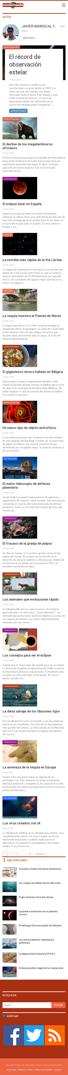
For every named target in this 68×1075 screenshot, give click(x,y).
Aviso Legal (11, 1070)
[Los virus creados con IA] (19, 807)
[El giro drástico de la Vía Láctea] (9, 901)
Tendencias (10, 179)
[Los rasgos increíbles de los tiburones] (9, 886)
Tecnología (10, 459)
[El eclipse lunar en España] (19, 188)
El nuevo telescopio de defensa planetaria (26, 485)
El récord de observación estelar (25, 64)
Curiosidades (11, 347)
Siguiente (40, 854)
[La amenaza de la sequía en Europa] (19, 751)
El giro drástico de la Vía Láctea (36, 897)
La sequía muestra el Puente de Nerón (31, 316)
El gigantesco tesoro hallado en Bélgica (32, 372)
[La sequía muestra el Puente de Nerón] (19, 300)
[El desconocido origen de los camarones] (9, 972)
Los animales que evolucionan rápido (30, 599)
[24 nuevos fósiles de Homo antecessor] (9, 872)
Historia (8, 291)
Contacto (57, 1070)
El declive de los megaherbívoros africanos (27, 146)
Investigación (11, 47)
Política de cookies (25, 1070)
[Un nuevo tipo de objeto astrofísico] (19, 412)
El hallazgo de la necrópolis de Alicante (40, 925)
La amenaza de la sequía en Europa (29, 767)
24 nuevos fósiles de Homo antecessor (40, 869)
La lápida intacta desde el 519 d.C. (37, 954)
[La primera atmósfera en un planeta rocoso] (9, 915)
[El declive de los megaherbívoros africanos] (19, 128)
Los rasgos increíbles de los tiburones (40, 883)
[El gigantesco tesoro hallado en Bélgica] (19, 356)
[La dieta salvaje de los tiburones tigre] (19, 695)
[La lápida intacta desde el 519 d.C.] (9, 957)
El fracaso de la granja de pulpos (27, 543)
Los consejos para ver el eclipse (26, 655)
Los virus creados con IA (21, 823)
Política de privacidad (43, 1070)
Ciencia (8, 235)
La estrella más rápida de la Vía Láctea (32, 260)
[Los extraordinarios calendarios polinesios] (9, 943)
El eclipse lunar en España (22, 204)
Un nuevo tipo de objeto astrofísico (29, 428)
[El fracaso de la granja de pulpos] (19, 527)
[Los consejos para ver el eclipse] (19, 639)
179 (29, 854)
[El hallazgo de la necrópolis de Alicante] (9, 929)
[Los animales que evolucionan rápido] (19, 583)
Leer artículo (18, 111)
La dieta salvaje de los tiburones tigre (31, 711)
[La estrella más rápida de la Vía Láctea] (19, 244)
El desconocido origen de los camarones (41, 968)
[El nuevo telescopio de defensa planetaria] (19, 468)
